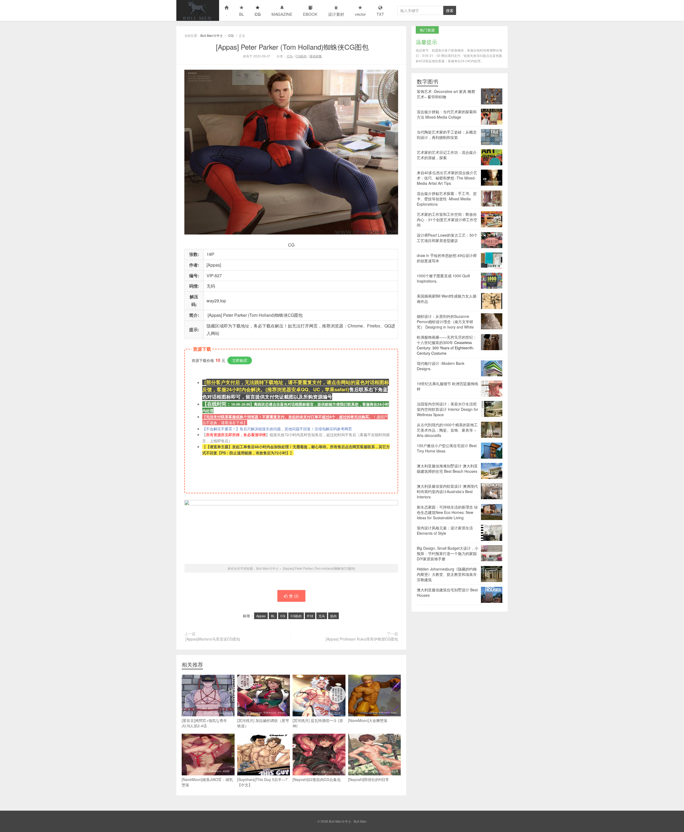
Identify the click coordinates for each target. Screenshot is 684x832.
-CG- (230, 35)
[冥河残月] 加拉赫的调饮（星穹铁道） (263, 723)
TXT (380, 14)
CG (258, 14)
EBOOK (310, 14)
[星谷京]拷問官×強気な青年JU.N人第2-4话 (204, 723)
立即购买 (239, 360)
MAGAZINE (281, 14)
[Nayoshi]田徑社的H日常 (368, 779)
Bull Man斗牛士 (197, 10)
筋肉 (333, 616)
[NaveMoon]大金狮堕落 (367, 720)
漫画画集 (315, 56)
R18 (310, 616)
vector (360, 14)
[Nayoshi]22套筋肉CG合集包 (317, 779)
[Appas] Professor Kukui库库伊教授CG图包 (361, 639)
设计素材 (336, 14)
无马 (321, 616)
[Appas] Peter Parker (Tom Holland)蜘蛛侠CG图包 (291, 47)
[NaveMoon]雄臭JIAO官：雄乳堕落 (207, 782)
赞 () (294, 596)
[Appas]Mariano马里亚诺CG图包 (212, 639)
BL (241, 14)
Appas (261, 616)
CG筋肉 (301, 56)
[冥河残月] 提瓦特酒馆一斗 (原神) (318, 723)
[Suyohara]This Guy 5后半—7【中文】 (262, 782)
